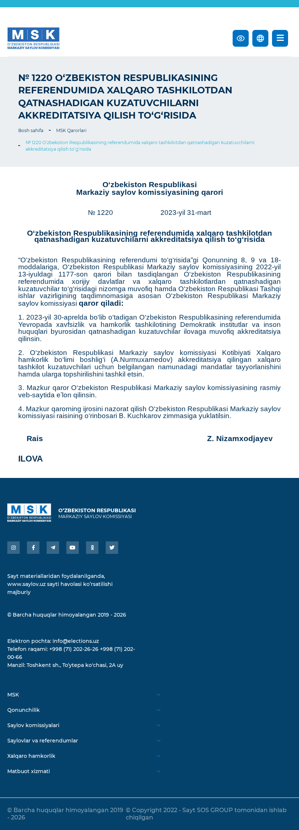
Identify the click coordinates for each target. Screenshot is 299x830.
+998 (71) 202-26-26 (73, 649)
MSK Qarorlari (71, 130)
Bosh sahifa (30, 130)
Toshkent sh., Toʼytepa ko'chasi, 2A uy (75, 665)
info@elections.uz (76, 641)
